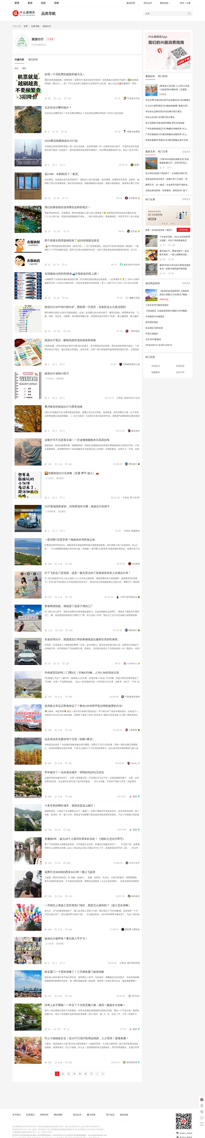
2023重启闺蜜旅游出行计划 (61, 140)
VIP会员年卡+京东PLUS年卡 (158, 345)
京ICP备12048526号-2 (90, 1127)
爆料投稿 (164, 3)
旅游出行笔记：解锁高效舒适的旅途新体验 (70, 340)
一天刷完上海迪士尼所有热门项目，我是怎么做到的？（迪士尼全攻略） (88, 905)
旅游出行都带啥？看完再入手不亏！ (66, 938)
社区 (43, 3)
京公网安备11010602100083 (24, 1127)
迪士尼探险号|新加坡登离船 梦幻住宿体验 (164, 123)
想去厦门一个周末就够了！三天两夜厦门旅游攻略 (74, 971)
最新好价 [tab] (150, 76)
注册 (188, 3)
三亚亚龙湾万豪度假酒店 (157, 305)
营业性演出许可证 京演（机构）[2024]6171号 (30, 1129)
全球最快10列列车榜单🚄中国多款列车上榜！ (72, 273)
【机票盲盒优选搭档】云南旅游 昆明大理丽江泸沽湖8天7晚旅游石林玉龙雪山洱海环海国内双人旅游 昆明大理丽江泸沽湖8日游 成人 (174, 293)
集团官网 (131, 3)
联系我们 (30, 1114)
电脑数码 (155, 372)
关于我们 (16, 1114)
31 (163, 273)
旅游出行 (47, 26)
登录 (182, 3)
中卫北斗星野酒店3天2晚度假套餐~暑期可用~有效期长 (170, 106)
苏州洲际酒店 (151, 322)
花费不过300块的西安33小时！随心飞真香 (70, 872)
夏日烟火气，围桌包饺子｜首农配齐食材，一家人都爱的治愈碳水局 (174, 253)
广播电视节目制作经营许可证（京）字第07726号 (32, 1132)
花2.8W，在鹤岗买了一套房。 (63, 174)
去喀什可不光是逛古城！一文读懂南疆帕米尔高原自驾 (77, 439)
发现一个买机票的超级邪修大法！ (65, 74)
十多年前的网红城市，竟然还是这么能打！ (70, 805)
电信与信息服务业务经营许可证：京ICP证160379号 (59, 1127)
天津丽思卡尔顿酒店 (154, 316)
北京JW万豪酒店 (153, 339)
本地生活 (155, 366)
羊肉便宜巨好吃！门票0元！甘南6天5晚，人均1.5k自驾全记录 (82, 672)
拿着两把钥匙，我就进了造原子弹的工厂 (69, 606)
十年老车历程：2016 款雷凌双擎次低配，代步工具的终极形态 (175, 239)
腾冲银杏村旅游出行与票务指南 (63, 406)
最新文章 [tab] (150, 151)
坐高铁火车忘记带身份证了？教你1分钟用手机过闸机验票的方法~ (84, 705)
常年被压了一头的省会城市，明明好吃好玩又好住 (74, 772)
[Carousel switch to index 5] (171, 223)
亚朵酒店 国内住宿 (154, 328)
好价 (30, 3)
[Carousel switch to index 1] (162, 223)
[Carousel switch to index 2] (164, 223)
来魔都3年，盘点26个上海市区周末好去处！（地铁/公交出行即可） (85, 838)
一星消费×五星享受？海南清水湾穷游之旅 (70, 539)
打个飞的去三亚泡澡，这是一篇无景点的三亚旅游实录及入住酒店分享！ (88, 572)
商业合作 (148, 3)
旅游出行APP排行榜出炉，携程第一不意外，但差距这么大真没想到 (85, 306)
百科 (56, 3)
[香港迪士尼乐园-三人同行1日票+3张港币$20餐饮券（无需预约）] (174, 88)
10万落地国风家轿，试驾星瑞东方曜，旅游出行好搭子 (77, 506)
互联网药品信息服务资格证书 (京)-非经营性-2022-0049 (73, 1129)
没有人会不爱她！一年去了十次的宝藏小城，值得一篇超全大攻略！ (85, 1005)
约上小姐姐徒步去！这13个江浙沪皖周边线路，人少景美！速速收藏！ (87, 1038)
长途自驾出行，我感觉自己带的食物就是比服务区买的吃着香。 (82, 639)
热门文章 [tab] (163, 151)
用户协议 (110, 1114)
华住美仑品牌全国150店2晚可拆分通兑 (163, 111)
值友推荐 (59, 379)
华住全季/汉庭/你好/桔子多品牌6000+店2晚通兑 (167, 100)
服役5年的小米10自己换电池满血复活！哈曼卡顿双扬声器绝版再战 (175, 267)
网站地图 (58, 1114)
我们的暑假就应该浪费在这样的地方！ (67, 207)
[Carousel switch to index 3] (166, 223)
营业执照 (99, 1129)
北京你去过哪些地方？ (58, 107)
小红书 (50, 379)
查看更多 (186, 152)
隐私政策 (124, 1114)
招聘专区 (44, 1114)
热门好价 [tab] (163, 76)
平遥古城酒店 (151, 333)
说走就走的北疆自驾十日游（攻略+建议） (70, 739)
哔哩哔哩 (51, 511)
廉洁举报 (91, 1114)
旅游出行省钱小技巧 (57, 373)
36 (163, 259)
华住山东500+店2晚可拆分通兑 (160, 117)
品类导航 (48, 13)
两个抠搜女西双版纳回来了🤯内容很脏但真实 (72, 240)
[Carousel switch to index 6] (173, 223)
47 (163, 245)
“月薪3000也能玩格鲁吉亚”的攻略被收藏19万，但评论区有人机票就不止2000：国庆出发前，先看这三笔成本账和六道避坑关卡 (175, 161)
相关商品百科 (152, 283)
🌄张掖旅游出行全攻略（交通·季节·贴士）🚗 (72, 473)
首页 (26, 26)
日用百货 (180, 366)
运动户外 (180, 372)
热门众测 (150, 199)
